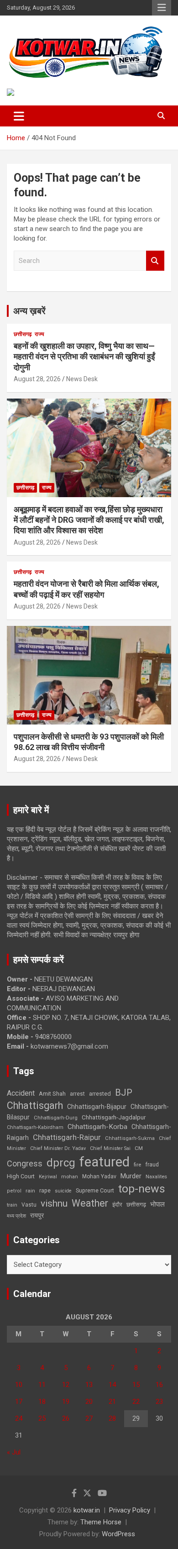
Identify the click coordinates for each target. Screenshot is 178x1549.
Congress (24, 1163)
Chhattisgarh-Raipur (67, 1137)
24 (18, 1418)
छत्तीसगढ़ (136, 1204)
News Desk (82, 379)
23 (159, 1401)
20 (89, 1401)
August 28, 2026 (37, 379)
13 (89, 1385)
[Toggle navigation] (19, 115)
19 (65, 1401)
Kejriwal (48, 1177)
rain (30, 1190)
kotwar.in (86, 1510)
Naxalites (156, 1176)
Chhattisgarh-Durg (56, 1117)
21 (112, 1401)
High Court (21, 1176)
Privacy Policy (129, 1510)
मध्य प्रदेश (16, 1216)
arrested (100, 1093)
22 (136, 1401)
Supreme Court (95, 1190)
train (12, 1205)
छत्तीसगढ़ (22, 334)
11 (42, 1385)
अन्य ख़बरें (29, 310)
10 (18, 1385)
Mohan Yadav (99, 1176)
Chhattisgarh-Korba (97, 1127)
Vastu (29, 1205)
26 (65, 1418)
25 (42, 1418)
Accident (21, 1093)
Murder (130, 1176)
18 (42, 1401)
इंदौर (117, 1204)
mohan (69, 1177)
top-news (141, 1188)
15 (136, 1385)
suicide (63, 1191)
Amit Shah (52, 1093)
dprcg (61, 1162)
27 (89, 1418)
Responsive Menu (161, 8)
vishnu (54, 1203)
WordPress (118, 1534)
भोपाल (157, 1204)
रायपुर (37, 1215)
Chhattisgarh (35, 1105)
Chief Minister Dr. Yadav (58, 1148)
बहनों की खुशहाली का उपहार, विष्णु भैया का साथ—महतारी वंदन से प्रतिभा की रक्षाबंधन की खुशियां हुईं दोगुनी (84, 356)
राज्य (39, 334)
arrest (77, 1094)
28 (112, 1418)
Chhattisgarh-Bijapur (96, 1106)
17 (18, 1401)
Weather (90, 1203)
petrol (14, 1191)
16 (159, 1385)
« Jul (14, 1452)
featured (104, 1162)
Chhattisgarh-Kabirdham (35, 1127)
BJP (123, 1092)
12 (65, 1385)
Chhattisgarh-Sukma (130, 1138)
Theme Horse (100, 1522)
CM (139, 1148)
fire (137, 1164)
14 (112, 1385)
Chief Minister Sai (110, 1148)
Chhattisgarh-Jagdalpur (114, 1117)
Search (155, 261)
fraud (152, 1164)
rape (45, 1190)
